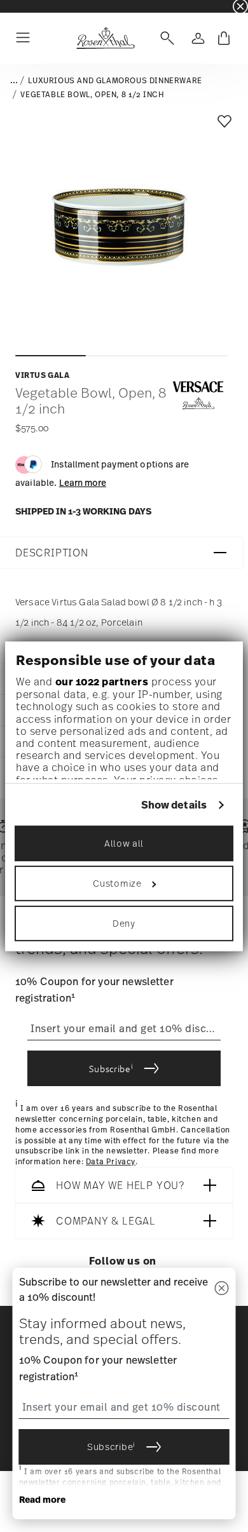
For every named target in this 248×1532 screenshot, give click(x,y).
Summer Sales (26, 6)
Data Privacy (110, 1162)
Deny (124, 923)
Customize (117, 883)
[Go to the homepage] (105, 38)
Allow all (124, 843)
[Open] (164, 38)
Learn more (82, 482)
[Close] (222, 1289)
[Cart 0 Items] (223, 38)
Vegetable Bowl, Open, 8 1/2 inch (92, 95)
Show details (174, 805)
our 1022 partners (102, 682)
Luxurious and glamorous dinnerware (115, 81)
